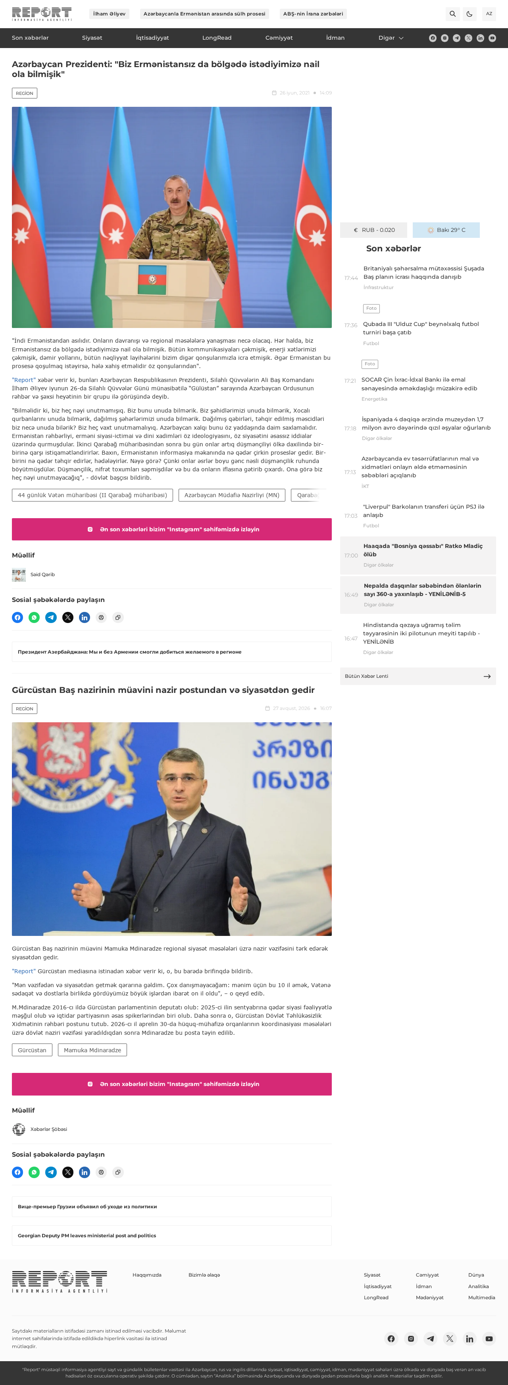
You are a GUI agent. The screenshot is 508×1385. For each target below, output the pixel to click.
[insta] (444, 38)
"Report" (24, 379)
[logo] (42, 14)
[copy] (117, 617)
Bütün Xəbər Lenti (366, 676)
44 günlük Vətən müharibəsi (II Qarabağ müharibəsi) (92, 495)
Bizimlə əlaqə (204, 1275)
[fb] (433, 38)
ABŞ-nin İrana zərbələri (313, 14)
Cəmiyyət (427, 1275)
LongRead (376, 1297)
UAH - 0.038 (378, 229)
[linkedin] (480, 38)
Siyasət (372, 1275)
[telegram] (456, 38)
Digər (387, 37)
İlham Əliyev (109, 14)
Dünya (476, 1275)
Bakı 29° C (451, 229)
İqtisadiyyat (378, 1286)
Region (24, 93)
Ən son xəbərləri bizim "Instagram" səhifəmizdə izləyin (180, 529)
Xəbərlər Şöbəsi (49, 1129)
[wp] (34, 617)
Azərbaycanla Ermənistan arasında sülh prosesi (204, 14)
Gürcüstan (32, 1050)
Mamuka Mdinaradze (92, 1050)
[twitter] (468, 38)
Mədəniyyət (430, 1297)
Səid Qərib (43, 574)
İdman (424, 1286)
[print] (101, 617)
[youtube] (492, 38)
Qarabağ (309, 495)
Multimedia (481, 1297)
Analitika (478, 1286)
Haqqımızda (147, 1275)
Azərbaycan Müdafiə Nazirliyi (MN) (232, 495)
